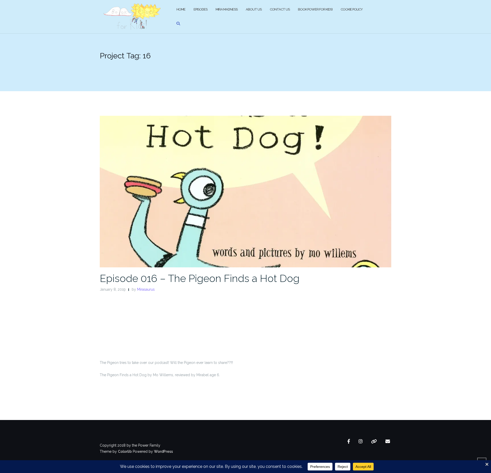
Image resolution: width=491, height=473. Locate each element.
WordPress (163, 451)
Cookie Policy (352, 9)
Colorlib (125, 451)
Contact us (280, 9)
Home (180, 9)
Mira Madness (227, 9)
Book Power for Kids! (315, 9)
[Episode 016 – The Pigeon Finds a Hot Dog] (245, 191)
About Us (254, 9)
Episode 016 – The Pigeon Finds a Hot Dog (199, 278)
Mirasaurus (146, 289)
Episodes (200, 9)
